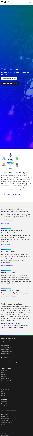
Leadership (4, 374)
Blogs (2, 391)
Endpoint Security (6, 341)
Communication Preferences (8, 410)
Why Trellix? (4, 370)
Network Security (5, 345)
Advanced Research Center (8, 418)
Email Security (5, 349)
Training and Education (7, 420)
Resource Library (5, 416)
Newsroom (4, 387)
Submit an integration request (11, 325)
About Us (3, 372)
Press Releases (5, 389)
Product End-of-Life (6, 408)
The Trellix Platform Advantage (9, 362)
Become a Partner (8, 78)
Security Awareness (6, 422)
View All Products (6, 353)
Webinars (3, 393)
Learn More (5, 223)
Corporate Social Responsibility (9, 380)
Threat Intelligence (6, 347)
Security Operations (6, 351)
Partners (3, 376)
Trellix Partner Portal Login (10, 194)
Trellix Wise (4, 364)
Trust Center (4, 424)
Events (3, 395)
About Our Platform (6, 359)
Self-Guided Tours (6, 426)
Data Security (4, 343)
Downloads (4, 406)
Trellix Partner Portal (9, 83)
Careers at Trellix (5, 378)
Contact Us (4, 433)
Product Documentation (7, 403)
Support (3, 401)
